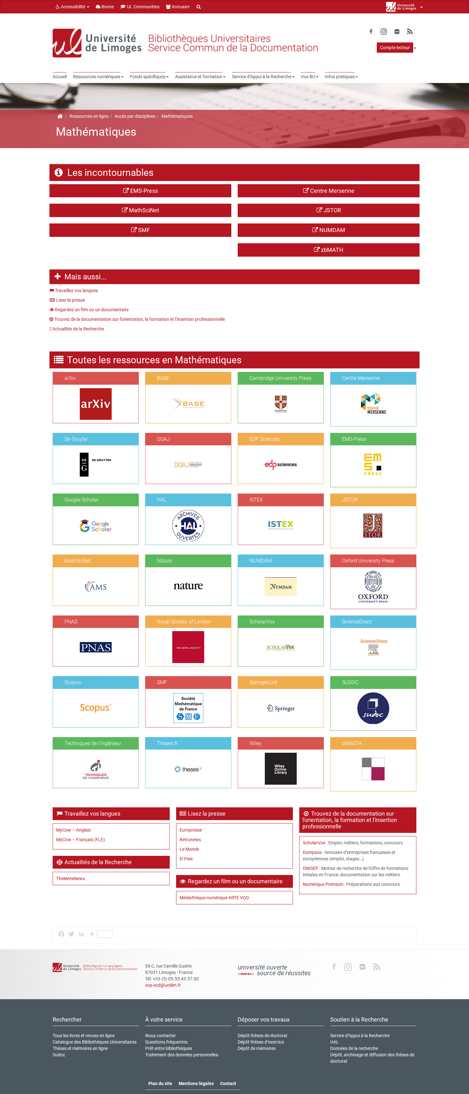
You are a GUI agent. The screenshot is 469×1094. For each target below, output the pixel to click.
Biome (107, 6)
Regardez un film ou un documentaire (91, 309)
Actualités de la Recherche (77, 328)
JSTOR (331, 210)
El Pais (186, 858)
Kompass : (313, 852)
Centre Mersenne (331, 190)
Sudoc (59, 1054)
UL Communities (143, 6)
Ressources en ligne (89, 116)
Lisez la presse (70, 300)
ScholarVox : (315, 842)
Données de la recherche (354, 1048)
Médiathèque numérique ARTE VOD (214, 897)
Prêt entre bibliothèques (168, 1048)
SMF (143, 230)
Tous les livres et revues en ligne (84, 1035)
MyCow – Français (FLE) (80, 839)
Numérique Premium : (324, 884)
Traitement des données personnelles (181, 1054)
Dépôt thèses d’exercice (261, 1042)
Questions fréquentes (166, 1042)
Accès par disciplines (135, 116)
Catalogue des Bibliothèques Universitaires (95, 1042)
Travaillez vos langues (76, 290)
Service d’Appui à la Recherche (360, 1035)
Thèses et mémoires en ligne (80, 1048)
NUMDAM (331, 230)
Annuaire (180, 6)
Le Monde (189, 849)
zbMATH (331, 249)
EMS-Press (143, 190)
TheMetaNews (70, 878)
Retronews (190, 839)
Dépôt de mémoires (257, 1048)
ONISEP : (311, 868)
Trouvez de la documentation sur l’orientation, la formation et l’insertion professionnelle (139, 319)
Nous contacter (160, 1035)
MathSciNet (143, 210)
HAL (334, 1042)
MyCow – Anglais (73, 830)
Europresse (191, 830)
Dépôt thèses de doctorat (262, 1035)
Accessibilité (73, 6)
